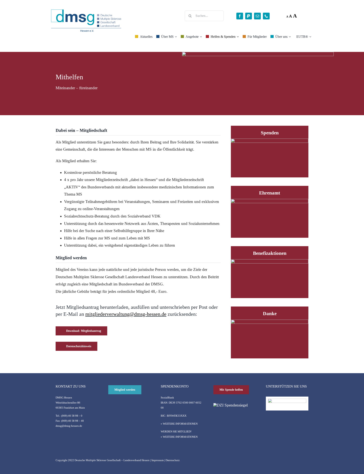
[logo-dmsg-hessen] (86, 10)
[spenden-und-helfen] (269, 140)
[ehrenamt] (269, 201)
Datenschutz (173, 460)
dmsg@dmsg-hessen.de (69, 425)
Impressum (157, 460)
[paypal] (248, 16)
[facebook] (239, 16)
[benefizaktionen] (269, 261)
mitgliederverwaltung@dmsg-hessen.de (125, 314)
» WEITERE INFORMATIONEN (179, 423)
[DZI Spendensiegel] (230, 405)
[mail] (257, 16)
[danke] (269, 321)
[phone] (266, 16)
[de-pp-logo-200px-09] (287, 400)
